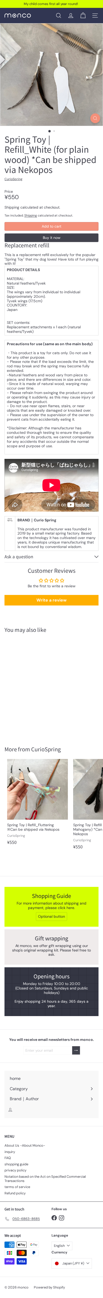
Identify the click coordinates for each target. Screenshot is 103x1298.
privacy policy (15, 1170)
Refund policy (15, 1193)
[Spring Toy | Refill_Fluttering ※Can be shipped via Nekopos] (37, 803)
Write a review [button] (51, 600)
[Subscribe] (76, 1050)
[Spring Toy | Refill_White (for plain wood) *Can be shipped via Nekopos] (37, 686)
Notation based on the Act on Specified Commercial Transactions (45, 1178)
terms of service (17, 1187)
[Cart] (83, 15)
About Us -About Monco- (24, 1145)
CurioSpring (46, 749)
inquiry (9, 1152)
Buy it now (51, 237)
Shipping (30, 215)
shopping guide (16, 1164)
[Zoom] (95, 118)
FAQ (7, 1158)
